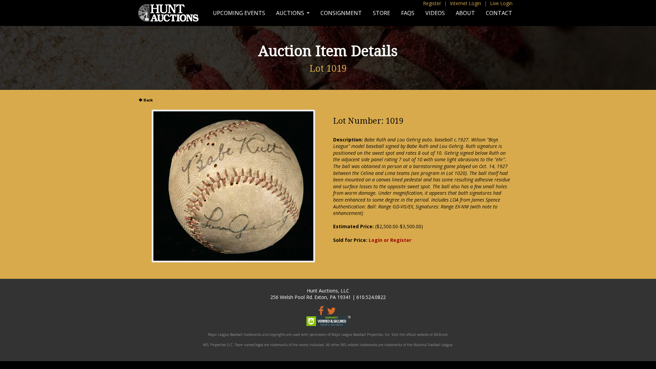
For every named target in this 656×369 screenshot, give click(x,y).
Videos (435, 13)
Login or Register (390, 240)
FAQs (407, 13)
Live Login (501, 3)
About (465, 13)
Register (432, 3)
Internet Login (465, 3)
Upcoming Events (239, 13)
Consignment (341, 13)
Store (381, 13)
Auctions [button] (290, 13)
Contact (499, 13)
